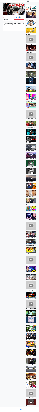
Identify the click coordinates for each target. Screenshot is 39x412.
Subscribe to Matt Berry (19, 19)
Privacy (21, 409)
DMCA (20, 408)
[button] (28, 1)
